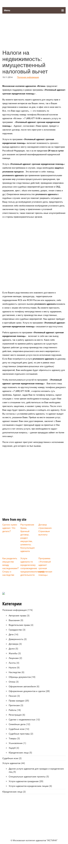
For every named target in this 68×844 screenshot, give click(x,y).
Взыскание (14, 620)
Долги (12, 648)
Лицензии (14, 658)
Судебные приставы (19, 733)
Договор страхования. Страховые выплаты (45, 529)
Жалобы (13, 653)
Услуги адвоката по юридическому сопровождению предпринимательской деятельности (28, 566)
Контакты (53, 822)
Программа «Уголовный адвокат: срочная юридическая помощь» (45, 566)
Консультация (39, 822)
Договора (13, 643)
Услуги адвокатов (11, 763)
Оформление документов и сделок (27, 691)
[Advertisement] (34, 255)
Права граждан (16, 700)
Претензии (14, 705)
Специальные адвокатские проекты (27, 776)
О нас (6, 822)
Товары (12, 738)
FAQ (27, 822)
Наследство (15, 672)
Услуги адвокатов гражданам (24, 781)
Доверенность (16, 639)
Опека (12, 681)
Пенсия (12, 695)
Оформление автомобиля (22, 686)
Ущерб (12, 747)
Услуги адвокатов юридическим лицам (29, 785)
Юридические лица (19, 752)
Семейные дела (17, 724)
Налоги (12, 667)
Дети (11, 634)
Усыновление (16, 743)
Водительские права (19, 624)
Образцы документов (20, 676)
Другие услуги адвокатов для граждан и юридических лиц (36, 770)
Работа (12, 709)
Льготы (12, 662)
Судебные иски (17, 728)
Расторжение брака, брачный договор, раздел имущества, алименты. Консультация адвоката (27, 538)
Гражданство (15, 629)
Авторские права (17, 615)
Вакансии (17, 822)
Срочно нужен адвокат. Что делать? (9, 528)
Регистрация (15, 714)
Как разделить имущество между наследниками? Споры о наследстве (10, 566)
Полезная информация (28, 77)
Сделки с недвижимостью (22, 719)
